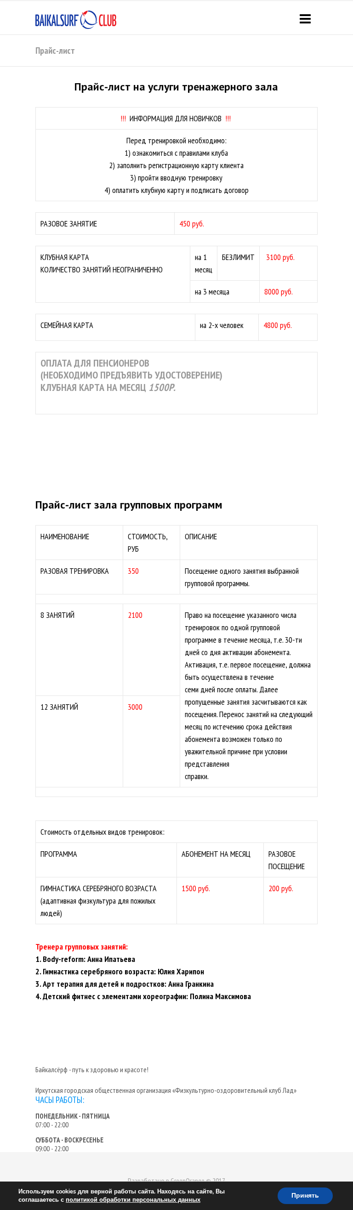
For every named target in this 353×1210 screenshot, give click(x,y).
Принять (305, 1195)
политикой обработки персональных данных (133, 1200)
